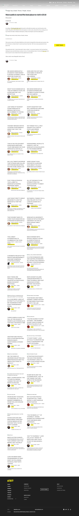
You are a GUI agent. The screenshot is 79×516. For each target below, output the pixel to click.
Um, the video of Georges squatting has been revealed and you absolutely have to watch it (15, 360)
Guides (73, 5)
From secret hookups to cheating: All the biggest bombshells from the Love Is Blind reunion (15, 400)
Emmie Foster (34, 95)
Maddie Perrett (34, 150)
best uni (44, 51)
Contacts (59, 488)
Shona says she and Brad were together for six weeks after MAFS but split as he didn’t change (14, 421)
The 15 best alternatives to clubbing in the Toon (14, 238)
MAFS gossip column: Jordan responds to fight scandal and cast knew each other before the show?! (35, 280)
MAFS (38, 285)
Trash (31, 5)
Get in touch (44, 489)
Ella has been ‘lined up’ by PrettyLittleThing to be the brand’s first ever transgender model (16, 303)
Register (26, 497)
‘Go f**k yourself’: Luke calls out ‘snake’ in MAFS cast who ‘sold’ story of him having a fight (35, 439)
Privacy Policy (27, 488)
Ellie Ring (13, 364)
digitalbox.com (17, 509)
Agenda (48, 5)
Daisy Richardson (15, 150)
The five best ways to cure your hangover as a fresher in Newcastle (16, 219)
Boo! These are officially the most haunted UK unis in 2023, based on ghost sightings (15, 280)
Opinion (65, 5)
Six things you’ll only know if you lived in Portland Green (35, 127)
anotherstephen (15, 262)
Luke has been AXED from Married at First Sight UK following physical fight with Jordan (15, 460)
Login (25, 499)
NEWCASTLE (15, 79)
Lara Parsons (34, 187)
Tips (74, 2)
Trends (56, 5)
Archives (26, 490)
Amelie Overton (14, 132)
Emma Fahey (33, 113)
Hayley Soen (33, 285)
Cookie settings (61, 490)
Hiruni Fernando (15, 95)
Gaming (39, 5)
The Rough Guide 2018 (16, 28)
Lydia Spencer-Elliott (36, 304)
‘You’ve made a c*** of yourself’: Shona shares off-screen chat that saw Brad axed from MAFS (35, 418)
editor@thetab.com (39, 509)
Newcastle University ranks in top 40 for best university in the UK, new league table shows (35, 221)
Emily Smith (13, 285)
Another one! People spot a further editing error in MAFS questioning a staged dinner (15, 340)
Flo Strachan (11, 22)
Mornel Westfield (35, 243)
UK (12, 263)
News (24, 5)
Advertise (70, 2)
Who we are (59, 2)
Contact (65, 2)
